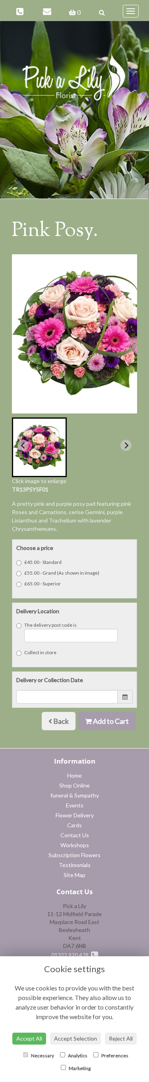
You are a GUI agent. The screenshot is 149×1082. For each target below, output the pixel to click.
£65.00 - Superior (42, 584)
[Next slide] (126, 445)
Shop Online (74, 785)
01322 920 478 (71, 954)
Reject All (121, 1038)
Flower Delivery (75, 815)
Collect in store (40, 652)
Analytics (77, 1056)
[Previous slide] (23, 445)
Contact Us (74, 835)
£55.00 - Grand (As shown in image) (61, 573)
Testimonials (75, 865)
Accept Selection (75, 1038)
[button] (39, 447)
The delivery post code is (50, 625)
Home (74, 775)
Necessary (42, 1056)
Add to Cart (110, 721)
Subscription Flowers (74, 855)
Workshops (74, 845)
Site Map (74, 874)
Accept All (29, 1038)
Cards (74, 825)
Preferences (114, 1056)
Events (74, 805)
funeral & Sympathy (74, 795)
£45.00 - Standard (43, 562)
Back (60, 721)
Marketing (79, 1068)
